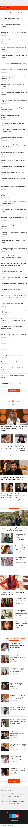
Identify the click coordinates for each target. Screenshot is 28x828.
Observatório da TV (7, 803)
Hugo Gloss (17, 796)
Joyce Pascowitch (6, 798)
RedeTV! (16, 803)
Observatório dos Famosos (16, 801)
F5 (2, 796)
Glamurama (8, 796)
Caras (8, 793)
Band (3, 793)
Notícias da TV (17, 798)
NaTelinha (4, 801)
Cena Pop (14, 793)
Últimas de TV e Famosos (14, 638)
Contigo (21, 793)
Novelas (14, 570)
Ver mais (13, 390)
